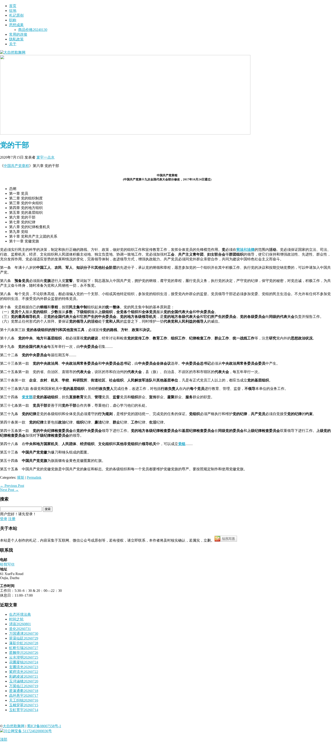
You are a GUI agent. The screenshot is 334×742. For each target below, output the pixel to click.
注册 (11, 519)
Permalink (34, 477)
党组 (181, 444)
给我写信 (7, 564)
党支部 (27, 397)
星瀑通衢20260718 (23, 691)
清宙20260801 (20, 624)
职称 (12, 20)
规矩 (20, 477)
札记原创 (16, 15)
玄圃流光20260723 (23, 667)
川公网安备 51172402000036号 (28, 731)
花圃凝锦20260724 (23, 662)
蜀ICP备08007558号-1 (44, 726)
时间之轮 (16, 619)
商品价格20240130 (32, 30)
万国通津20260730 (23, 633)
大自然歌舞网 (14, 726)
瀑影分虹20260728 (23, 643)
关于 (12, 44)
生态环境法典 (20, 614)
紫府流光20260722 (23, 672)
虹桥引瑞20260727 (23, 648)
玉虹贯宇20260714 (23, 710)
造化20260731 (20, 629)
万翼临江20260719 (23, 686)
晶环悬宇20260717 (23, 695)
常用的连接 (18, 34)
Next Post (9, 490)
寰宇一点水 (45, 157)
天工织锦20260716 (23, 700)
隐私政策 (16, 39)
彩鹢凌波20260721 (23, 676)
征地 (12, 10)
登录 (3, 519)
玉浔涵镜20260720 (23, 681)
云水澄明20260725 (23, 657)
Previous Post (12, 486)
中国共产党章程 (16, 166)
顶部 (3, 739)
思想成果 (16, 25)
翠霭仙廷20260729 (23, 638)
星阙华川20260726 (23, 653)
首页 (12, 6)
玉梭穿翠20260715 (23, 705)
